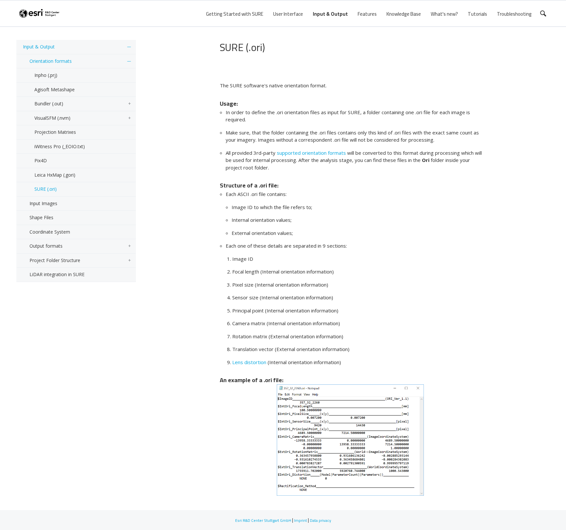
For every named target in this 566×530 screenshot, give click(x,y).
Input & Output (330, 14)
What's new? (444, 14)
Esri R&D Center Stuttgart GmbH (263, 520)
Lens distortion (249, 362)
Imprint (300, 520)
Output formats (46, 246)
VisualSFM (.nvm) (52, 118)
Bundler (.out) (48, 103)
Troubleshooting (514, 14)
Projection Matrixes (55, 132)
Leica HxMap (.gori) (54, 175)
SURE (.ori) (45, 189)
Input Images (43, 203)
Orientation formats (50, 61)
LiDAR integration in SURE (57, 274)
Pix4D (40, 160)
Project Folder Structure (54, 260)
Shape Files (41, 217)
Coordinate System (49, 232)
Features (367, 14)
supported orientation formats (311, 153)
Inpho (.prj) (45, 75)
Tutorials (477, 14)
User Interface (288, 14)
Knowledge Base (404, 14)
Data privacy (320, 520)
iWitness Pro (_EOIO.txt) (59, 146)
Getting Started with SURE (234, 14)
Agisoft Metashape (54, 89)
